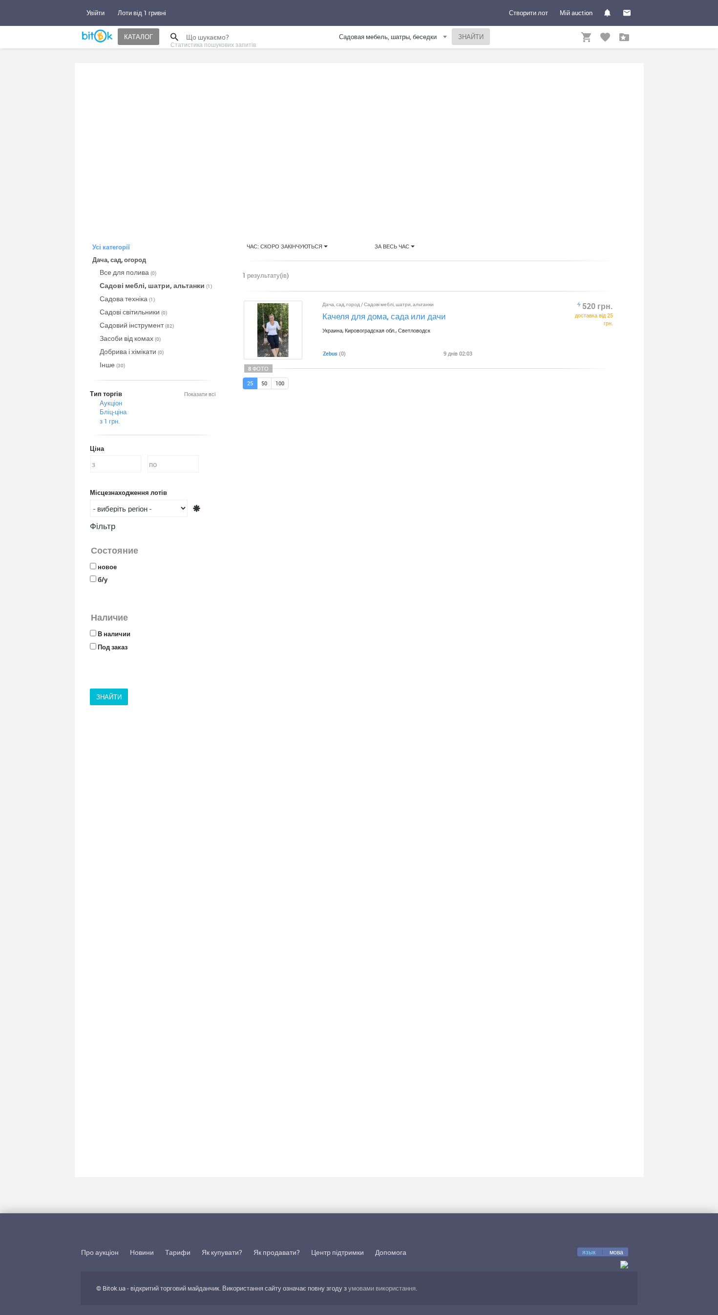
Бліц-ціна (113, 411)
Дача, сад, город (341, 304)
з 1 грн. (110, 421)
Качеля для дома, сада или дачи (384, 316)
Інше (112, 364)
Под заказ (112, 647)
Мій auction (576, 12)
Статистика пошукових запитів (213, 44)
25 (250, 383)
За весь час (393, 246)
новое (107, 566)
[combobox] (394, 38)
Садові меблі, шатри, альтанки (156, 285)
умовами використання (382, 1288)
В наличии (114, 633)
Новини (142, 1252)
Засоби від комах (130, 338)
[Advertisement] (359, 143)
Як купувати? (222, 1252)
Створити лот (528, 12)
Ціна (97, 448)
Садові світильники (133, 311)
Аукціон (111, 403)
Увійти (95, 12)
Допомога (390, 1252)
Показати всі (199, 394)
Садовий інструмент (137, 325)
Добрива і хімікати (132, 351)
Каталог (138, 36)
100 (279, 383)
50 (264, 383)
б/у (102, 579)
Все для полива (128, 272)
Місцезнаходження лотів (128, 492)
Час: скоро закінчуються (285, 246)
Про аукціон (100, 1252)
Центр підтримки (337, 1252)
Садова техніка (127, 298)
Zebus (330, 353)
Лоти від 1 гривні (142, 12)
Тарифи (177, 1252)
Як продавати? (276, 1252)
